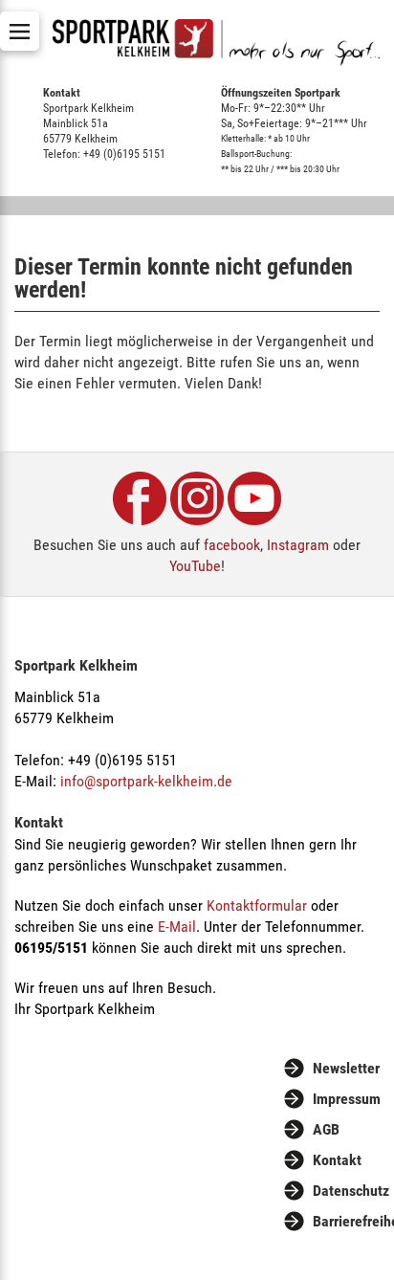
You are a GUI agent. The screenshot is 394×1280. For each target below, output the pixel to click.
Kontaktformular (257, 905)
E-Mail (177, 926)
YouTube (195, 566)
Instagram (298, 545)
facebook (232, 545)
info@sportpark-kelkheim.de (146, 781)
